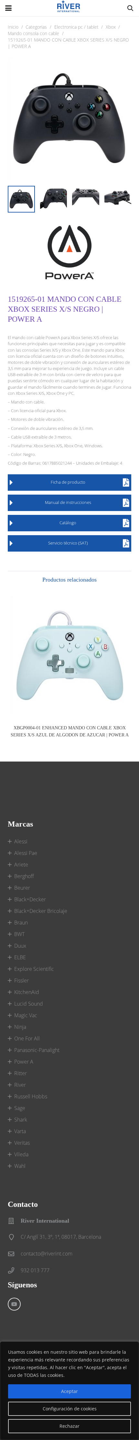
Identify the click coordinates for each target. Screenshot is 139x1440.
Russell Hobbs (30, 1096)
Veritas (22, 1142)
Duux (20, 945)
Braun (21, 922)
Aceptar (69, 1391)
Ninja (20, 1026)
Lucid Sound (28, 1003)
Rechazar (69, 1426)
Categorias (36, 27)
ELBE (20, 957)
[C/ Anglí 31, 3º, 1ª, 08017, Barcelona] (14, 1237)
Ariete (21, 864)
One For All (27, 1038)
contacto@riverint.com (46, 1253)
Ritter (20, 1073)
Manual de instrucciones (68, 502)
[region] (69, 1390)
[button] (8, 8)
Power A (23, 1061)
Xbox (111, 27)
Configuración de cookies (70, 1409)
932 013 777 (35, 1270)
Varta (20, 1131)
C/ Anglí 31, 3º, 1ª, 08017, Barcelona (61, 1236)
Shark (20, 1119)
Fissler (21, 980)
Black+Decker (30, 899)
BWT (19, 934)
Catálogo (67, 523)
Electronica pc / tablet (76, 27)
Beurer (22, 887)
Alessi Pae (25, 853)
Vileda (21, 1154)
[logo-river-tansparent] (69, 8)
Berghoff (24, 876)
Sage (19, 1108)
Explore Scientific (34, 968)
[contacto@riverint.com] (14, 1254)
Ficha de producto (68, 482)
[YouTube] (14, 1304)
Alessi (20, 841)
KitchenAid (26, 992)
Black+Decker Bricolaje (40, 910)
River (20, 1084)
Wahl (20, 1166)
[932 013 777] (14, 1270)
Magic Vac (25, 1015)
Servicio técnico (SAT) (68, 543)
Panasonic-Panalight (36, 1050)
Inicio (13, 27)
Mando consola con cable (33, 33)
